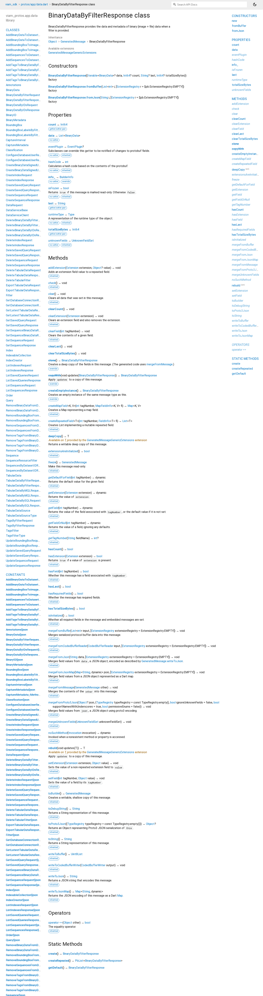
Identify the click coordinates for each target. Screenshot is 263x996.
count (52, 124)
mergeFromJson (58, 657)
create (52, 953)
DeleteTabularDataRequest (23, 270)
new (234, 21)
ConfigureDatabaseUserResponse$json (30, 710)
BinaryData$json (16, 634)
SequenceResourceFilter (21, 460)
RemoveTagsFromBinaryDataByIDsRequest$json (36, 985)
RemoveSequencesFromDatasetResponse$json (36, 970)
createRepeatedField (61, 421)
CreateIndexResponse (20, 180)
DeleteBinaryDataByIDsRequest (26, 230)
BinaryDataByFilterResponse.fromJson (74, 97)
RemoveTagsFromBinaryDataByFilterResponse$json (39, 980)
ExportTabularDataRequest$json (26, 825)
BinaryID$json (14, 659)
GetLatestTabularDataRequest (25, 310)
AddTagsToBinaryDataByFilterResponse (31, 70)
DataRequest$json (17, 755)
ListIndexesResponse (19, 370)
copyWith (54, 375)
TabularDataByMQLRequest (23, 490)
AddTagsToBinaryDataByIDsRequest (29, 75)
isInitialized (55, 615)
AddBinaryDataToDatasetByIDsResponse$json (35, 584)
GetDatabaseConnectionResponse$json (31, 845)
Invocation (75, 733)
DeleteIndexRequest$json (22, 780)
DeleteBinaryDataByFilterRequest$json (30, 760)
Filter (9, 295)
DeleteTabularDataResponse (24, 275)
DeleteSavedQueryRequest (23, 250)
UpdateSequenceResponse (23, 565)
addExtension (56, 267)
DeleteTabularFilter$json (21, 820)
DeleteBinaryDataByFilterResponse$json (31, 765)
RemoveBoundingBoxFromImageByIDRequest (35, 415)
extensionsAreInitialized (63, 451)
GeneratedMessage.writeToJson (162, 661)
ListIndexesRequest (18, 365)
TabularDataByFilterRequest (24, 480)
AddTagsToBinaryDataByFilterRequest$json (33, 609)
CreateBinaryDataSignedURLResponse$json (33, 720)
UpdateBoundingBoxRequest (24, 540)
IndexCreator (14, 360)
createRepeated (58, 960)
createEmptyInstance (62, 390)
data (51, 135)
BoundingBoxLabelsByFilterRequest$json (32, 674)
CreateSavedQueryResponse (24, 190)
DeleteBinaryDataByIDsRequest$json (29, 770)
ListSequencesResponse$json (25, 930)
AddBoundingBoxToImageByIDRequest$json (34, 589)
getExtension (56, 492)
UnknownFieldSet (83, 240)
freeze (52, 462)
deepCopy (54, 436)
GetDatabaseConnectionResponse (28, 305)
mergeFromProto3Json (62, 702)
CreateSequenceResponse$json (26, 750)
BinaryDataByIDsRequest (22, 105)
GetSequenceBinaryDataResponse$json (31, 875)
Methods (239, 99)
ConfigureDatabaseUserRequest (26, 155)
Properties (241, 40)
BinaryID (11, 115)
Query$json (13, 940)
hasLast (53, 586)
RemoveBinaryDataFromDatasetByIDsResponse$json (39, 950)
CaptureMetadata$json (20, 689)
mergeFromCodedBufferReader (67, 646)
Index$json (13, 890)
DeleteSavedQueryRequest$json (26, 790)
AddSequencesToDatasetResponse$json (32, 604)
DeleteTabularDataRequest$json (26, 810)
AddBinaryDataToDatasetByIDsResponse (32, 40)
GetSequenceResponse (21, 345)
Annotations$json (17, 629)
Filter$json (12, 835)
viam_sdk (11, 4)
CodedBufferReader (100, 646)
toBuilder (54, 793)
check (52, 283)
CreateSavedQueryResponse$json (27, 740)
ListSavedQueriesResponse (23, 380)
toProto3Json (56, 824)
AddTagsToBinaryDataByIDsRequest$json (32, 619)
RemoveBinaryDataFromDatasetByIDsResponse (36, 410)
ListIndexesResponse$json (23, 910)
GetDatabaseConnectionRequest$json (30, 840)
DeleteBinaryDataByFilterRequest (27, 220)
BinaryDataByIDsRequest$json (25, 649)
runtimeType (56, 214)
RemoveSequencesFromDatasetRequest (32, 425)
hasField (53, 571)
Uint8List (76, 854)
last (50, 203)
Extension (72, 267)
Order (9, 395)
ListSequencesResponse (21, 390)
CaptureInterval (16, 140)
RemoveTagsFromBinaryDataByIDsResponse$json (37, 990)
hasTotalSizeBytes (60, 608)
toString (53, 839)
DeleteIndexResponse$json (23, 785)
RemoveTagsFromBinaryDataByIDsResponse (34, 450)
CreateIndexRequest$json (22, 725)
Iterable (92, 75)
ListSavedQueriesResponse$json (26, 920)
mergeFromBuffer (59, 630)
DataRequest (14, 205)
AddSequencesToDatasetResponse (28, 60)
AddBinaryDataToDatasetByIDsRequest (31, 35)
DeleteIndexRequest (19, 240)
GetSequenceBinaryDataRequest (27, 330)
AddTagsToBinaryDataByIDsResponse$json (33, 624)
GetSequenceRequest (20, 340)
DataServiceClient (17, 215)
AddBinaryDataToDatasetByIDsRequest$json (34, 579)
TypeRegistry (104, 702)
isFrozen (53, 188)
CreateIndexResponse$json (23, 730)
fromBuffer (239, 26)
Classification (14, 150)
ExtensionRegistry (128, 86)
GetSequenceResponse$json (24, 885)
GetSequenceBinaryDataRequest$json (30, 870)
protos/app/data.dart (34, 4)
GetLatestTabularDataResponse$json (30, 855)
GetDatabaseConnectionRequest (27, 300)
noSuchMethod (57, 733)
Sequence (12, 455)
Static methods (245, 358)
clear (51, 294)
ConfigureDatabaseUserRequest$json (29, 704)
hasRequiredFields (59, 593)
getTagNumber (57, 538)
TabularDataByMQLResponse (24, 495)
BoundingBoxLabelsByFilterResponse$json (33, 679)
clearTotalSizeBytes (61, 353)
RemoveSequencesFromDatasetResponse (33, 430)
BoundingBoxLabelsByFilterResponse (29, 135)
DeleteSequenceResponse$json (26, 805)
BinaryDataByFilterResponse (67, 75)
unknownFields (57, 240)
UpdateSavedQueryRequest (23, 550)
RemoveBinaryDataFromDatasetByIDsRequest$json (39, 945)
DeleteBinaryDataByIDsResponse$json (30, 775)
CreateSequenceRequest (22, 195)
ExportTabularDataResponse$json (27, 830)
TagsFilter (12, 530)
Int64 (126, 75)
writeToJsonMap (58, 891)
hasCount (54, 549)
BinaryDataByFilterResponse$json (27, 644)
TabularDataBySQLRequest (23, 500)
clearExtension (57, 316)
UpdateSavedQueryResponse (24, 555)
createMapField (57, 406)
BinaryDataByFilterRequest (23, 95)
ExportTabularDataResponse (24, 290)
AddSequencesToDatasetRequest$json (31, 599)
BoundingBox (14, 125)
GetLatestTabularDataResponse (26, 315)
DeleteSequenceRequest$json (25, 800)
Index (9, 350)
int (110, 86)
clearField (54, 331)
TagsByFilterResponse (20, 525)
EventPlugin (74, 146)
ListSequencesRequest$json (24, 925)
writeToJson (56, 876)
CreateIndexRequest (19, 175)
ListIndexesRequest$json (22, 905)
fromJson (238, 31)
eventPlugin (55, 146)
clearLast (54, 346)
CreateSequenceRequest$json (25, 745)
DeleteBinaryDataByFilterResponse (28, 225)
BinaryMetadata (16, 120)
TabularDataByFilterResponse (25, 485)
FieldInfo (104, 421)
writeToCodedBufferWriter (64, 865)
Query (9, 400)
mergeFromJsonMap (61, 672)
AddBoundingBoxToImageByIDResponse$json (35, 594)
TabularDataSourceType (21, 515)
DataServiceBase (17, 210)
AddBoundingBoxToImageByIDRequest (30, 45)
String (144, 75)
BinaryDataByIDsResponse (23, 110)
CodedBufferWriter (93, 865)
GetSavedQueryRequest (21, 320)
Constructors (244, 16)
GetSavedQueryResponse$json (25, 865)
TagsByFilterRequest (19, 520)
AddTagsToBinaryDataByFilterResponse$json (34, 614)
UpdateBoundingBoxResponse (25, 545)
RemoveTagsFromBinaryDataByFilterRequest (34, 435)
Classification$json (17, 699)
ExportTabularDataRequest (23, 285)
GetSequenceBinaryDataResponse (27, 335)
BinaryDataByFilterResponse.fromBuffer (74, 86)
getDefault (55, 967)
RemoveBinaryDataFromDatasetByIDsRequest (35, 405)
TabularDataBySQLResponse (24, 505)
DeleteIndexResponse (20, 245)
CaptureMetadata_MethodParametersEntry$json (37, 694)
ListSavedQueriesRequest (22, 375)
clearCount (55, 309)
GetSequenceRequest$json (23, 880)
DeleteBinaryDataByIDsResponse (27, 235)
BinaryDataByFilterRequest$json (26, 639)
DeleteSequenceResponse (23, 265)
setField (53, 778)
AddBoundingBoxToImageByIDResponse (31, 50)
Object (52, 41)
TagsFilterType (15, 535)
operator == (55, 922)
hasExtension (56, 556)
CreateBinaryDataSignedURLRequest (29, 165)
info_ (51, 177)
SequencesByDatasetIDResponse (27, 470)
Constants (15, 574)
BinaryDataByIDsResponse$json (26, 654)
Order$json (13, 935)
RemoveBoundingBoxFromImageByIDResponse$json (39, 960)
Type (71, 214)
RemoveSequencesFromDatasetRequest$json (35, 965)
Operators (240, 345)
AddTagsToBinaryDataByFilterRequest (30, 65)
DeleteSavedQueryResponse (24, 255)
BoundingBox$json (17, 669)
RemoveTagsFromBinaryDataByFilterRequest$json (38, 975)
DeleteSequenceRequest (22, 260)
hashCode (54, 162)
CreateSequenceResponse (23, 200)
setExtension (56, 763)
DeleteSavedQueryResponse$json (27, 795)
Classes (13, 30)
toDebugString (57, 808)
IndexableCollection (18, 355)
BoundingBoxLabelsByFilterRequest (28, 130)
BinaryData (106, 75)
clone (51, 360)
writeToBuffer (56, 854)
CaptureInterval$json (19, 684)
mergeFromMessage (160, 364)
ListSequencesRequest (21, 385)
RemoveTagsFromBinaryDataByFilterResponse (35, 440)
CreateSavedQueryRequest (23, 185)
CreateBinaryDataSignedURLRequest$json (32, 715)
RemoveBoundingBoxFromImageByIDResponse (35, 420)
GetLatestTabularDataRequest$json (29, 850)
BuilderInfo (66, 177)
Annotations (13, 85)
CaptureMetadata (17, 145)
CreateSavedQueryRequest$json (26, 735)
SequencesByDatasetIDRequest (26, 465)
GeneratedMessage (73, 41)
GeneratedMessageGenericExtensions (72, 52)
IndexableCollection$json (22, 895)
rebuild (52, 748)
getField (53, 508)
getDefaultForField (59, 477)
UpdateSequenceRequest (22, 560)
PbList (79, 960)
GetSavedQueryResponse (22, 325)
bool (66, 188)
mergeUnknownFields (62, 721)
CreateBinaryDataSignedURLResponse (30, 170)
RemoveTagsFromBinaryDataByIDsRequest (33, 445)
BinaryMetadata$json (19, 664)
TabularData (13, 475)
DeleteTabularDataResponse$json (27, 815)
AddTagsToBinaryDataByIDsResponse (30, 80)
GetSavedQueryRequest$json (24, 860)
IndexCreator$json (17, 900)
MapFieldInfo (103, 406)
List (104, 86)
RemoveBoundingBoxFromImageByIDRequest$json (38, 955)
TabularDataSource (18, 510)
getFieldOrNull (57, 523)
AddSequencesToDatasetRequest (28, 55)
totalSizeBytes (58, 229)
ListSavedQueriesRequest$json (25, 915)
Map (130, 406)
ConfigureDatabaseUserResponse (27, 160)
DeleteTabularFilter (18, 280)
